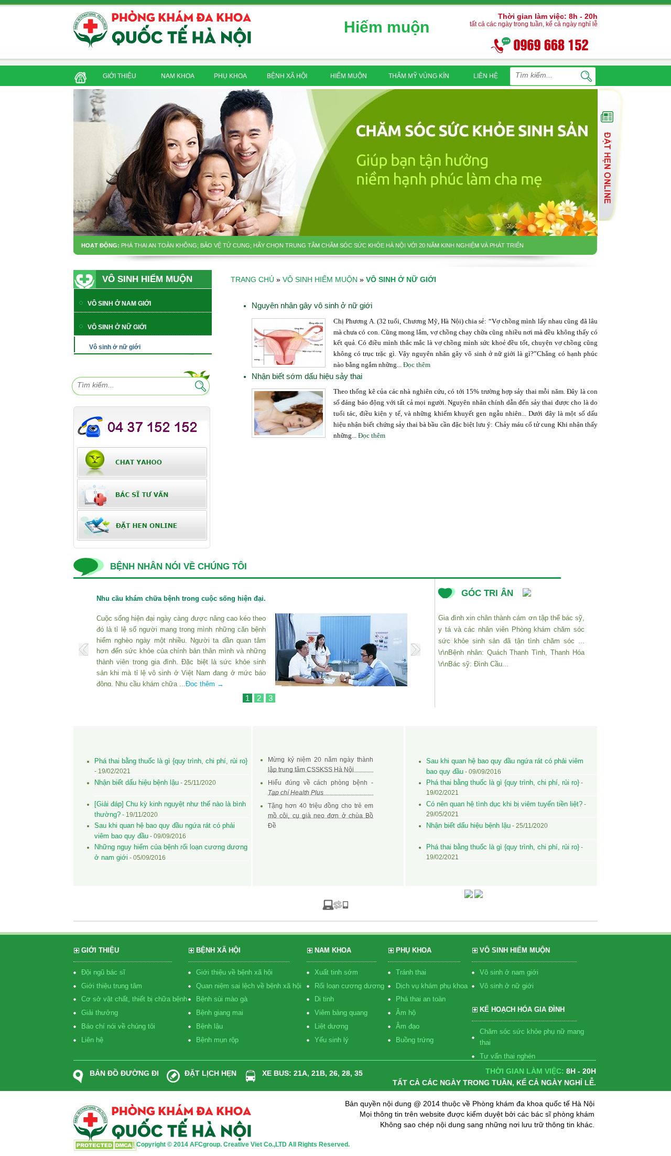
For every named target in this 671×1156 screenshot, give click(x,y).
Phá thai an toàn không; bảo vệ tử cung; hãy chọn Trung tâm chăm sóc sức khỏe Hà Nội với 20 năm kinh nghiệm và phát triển (322, 245)
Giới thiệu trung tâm (111, 986)
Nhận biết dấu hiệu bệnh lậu (136, 782)
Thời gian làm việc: (524, 1071)
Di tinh (324, 999)
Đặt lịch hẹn (210, 1073)
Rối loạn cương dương (349, 986)
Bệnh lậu (209, 1026)
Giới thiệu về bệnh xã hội (234, 972)
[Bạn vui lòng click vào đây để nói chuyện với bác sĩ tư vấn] (611, 154)
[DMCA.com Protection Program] (104, 1148)
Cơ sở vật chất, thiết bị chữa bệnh (134, 999)
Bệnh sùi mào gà (221, 999)
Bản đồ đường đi (124, 1073)
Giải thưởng (99, 1013)
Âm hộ (406, 1013)
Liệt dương (331, 1026)
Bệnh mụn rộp (217, 1040)
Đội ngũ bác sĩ (103, 972)
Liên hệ (92, 1040)
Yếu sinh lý (332, 1040)
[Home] (78, 74)
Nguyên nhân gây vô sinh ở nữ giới (312, 305)
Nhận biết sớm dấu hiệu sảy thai (307, 376)
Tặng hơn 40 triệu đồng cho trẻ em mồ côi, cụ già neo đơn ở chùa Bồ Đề (320, 815)
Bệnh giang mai (219, 1013)
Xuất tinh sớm (336, 972)
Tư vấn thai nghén (507, 1056)
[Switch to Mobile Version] (335, 904)
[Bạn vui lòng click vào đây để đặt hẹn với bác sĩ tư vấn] (142, 525)
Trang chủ (252, 279)
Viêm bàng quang (341, 1013)
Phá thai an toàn (421, 999)
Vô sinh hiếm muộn (320, 279)
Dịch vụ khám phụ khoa (432, 986)
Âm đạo (407, 1026)
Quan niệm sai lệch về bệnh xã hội (248, 986)
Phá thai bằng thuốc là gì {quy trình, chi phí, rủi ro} (170, 761)
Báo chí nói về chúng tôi (118, 1026)
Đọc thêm (416, 365)
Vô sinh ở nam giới (509, 972)
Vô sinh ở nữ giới (507, 986)
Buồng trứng (415, 1040)
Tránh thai (411, 972)
